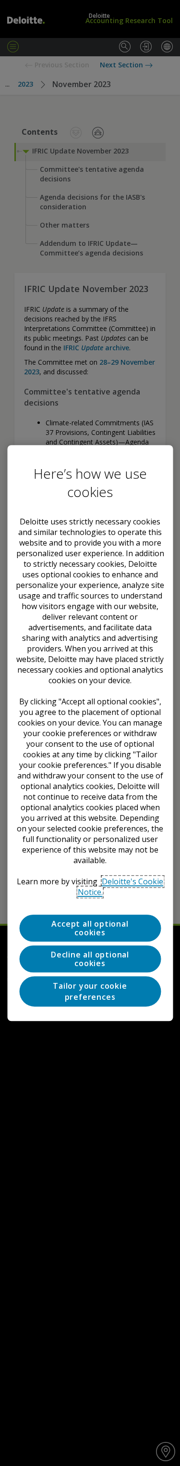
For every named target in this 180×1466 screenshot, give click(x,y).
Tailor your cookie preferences (90, 991)
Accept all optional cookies (89, 928)
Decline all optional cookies (90, 959)
